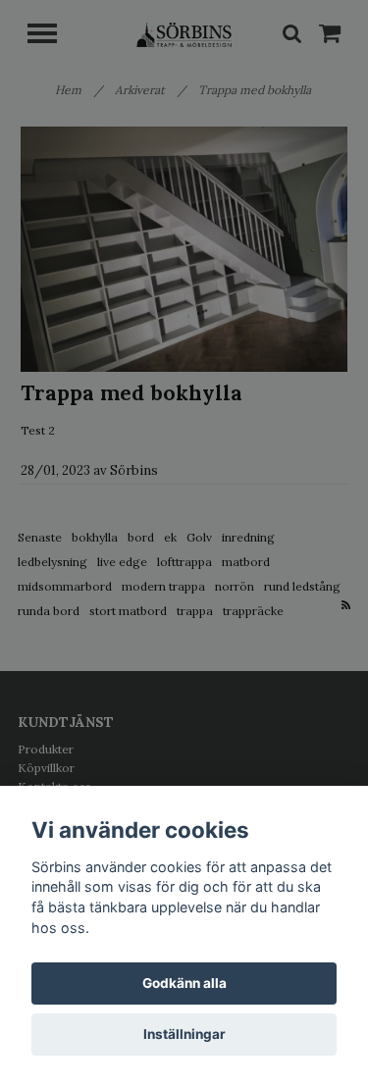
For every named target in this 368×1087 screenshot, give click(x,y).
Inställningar (184, 1034)
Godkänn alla (184, 983)
